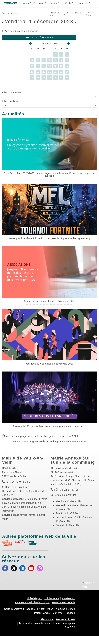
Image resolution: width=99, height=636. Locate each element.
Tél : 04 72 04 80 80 (17, 481)
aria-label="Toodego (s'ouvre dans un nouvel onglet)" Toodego (19, 542)
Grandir (53, 3)
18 (32, 72)
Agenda (13, 13)
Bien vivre (38, 3)
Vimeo (71, 609)
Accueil (5, 13)
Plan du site (46, 619)
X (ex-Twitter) (14, 568)
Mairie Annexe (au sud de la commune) (73, 460)
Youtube (31, 568)
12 (38, 66)
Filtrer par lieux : (11, 101)
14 (49, 66)
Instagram (40, 568)
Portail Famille (42, 613)
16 (61, 66)
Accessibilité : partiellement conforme (39, 623)
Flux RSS (69, 627)
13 (43, 66)
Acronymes (68, 623)
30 (61, 77)
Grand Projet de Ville (63, 602)
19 (38, 72)
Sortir (68, 3)
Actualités (13, 114)
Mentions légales (65, 619)
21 (49, 72)
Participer (83, 3)
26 (38, 77)
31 (67, 77)
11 (32, 66)
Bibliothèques (34, 598)
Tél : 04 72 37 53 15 (66, 489)
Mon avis (57, 613)
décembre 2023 (50, 43)
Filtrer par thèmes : (12, 92)
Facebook (5, 568)
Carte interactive (13, 609)
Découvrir (24, 3)
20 (43, 72)
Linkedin (22, 568)
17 (67, 66)
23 (61, 72)
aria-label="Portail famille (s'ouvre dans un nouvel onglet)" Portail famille (32, 543)
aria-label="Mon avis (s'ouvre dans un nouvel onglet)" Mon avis (7, 543)
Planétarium (68, 598)
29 (55, 77)
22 (55, 72)
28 (49, 77)
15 (55, 66)
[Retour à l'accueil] (10, 2)
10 (67, 60)
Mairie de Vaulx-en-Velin (23, 460)
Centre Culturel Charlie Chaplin (32, 602)
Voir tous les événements (39, 37)
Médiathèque (51, 598)
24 (67, 72)
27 (43, 77)
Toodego (70, 613)
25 (32, 77)
